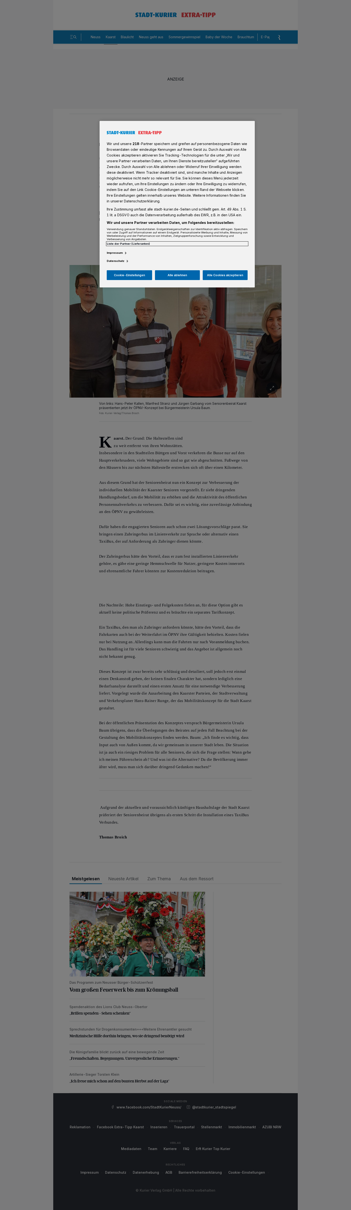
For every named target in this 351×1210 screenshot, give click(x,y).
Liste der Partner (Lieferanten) (128, 243)
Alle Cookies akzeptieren (225, 275)
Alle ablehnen (177, 275)
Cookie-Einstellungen (129, 275)
